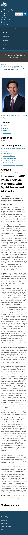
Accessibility (4, 517)
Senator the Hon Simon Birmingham (10, 66)
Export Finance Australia (9, 158)
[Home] (7, 4)
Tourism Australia (7, 153)
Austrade (5, 151)
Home (4, 29)
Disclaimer (4, 523)
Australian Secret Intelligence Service (13, 165)
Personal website (7, 130)
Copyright (4, 520)
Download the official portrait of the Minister (15, 115)
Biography (5, 118)
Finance (17, 29)
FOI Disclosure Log (6, 526)
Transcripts (6, 36)
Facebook (5, 128)
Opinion (5, 44)
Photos (4, 48)
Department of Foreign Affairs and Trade (14, 148)
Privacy (3, 529)
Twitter (4, 125)
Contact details (7, 133)
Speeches (5, 40)
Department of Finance (9, 156)
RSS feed (5, 141)
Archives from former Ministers (11, 173)
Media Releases (7, 33)
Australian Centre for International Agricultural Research (12, 161)
